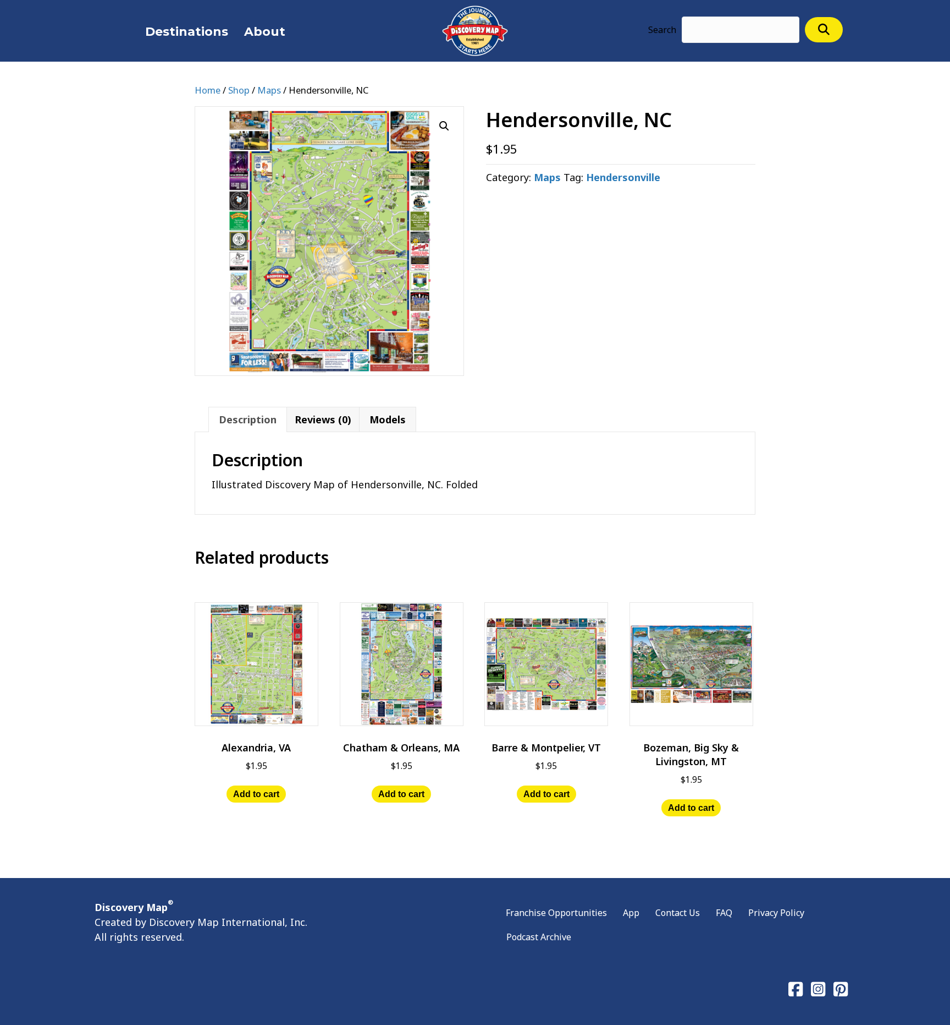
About (264, 31)
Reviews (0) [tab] (323, 419)
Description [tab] (248, 419)
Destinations (186, 31)
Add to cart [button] (256, 794)
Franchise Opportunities (556, 913)
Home (207, 90)
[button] (824, 29)
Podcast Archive (538, 937)
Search (662, 30)
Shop (239, 90)
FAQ (724, 913)
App (631, 913)
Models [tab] (387, 419)
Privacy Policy (776, 913)
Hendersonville (623, 177)
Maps (269, 90)
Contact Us (677, 913)
